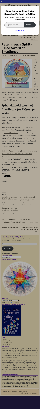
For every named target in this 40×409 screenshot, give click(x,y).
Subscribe (29, 25)
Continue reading (20, 30)
